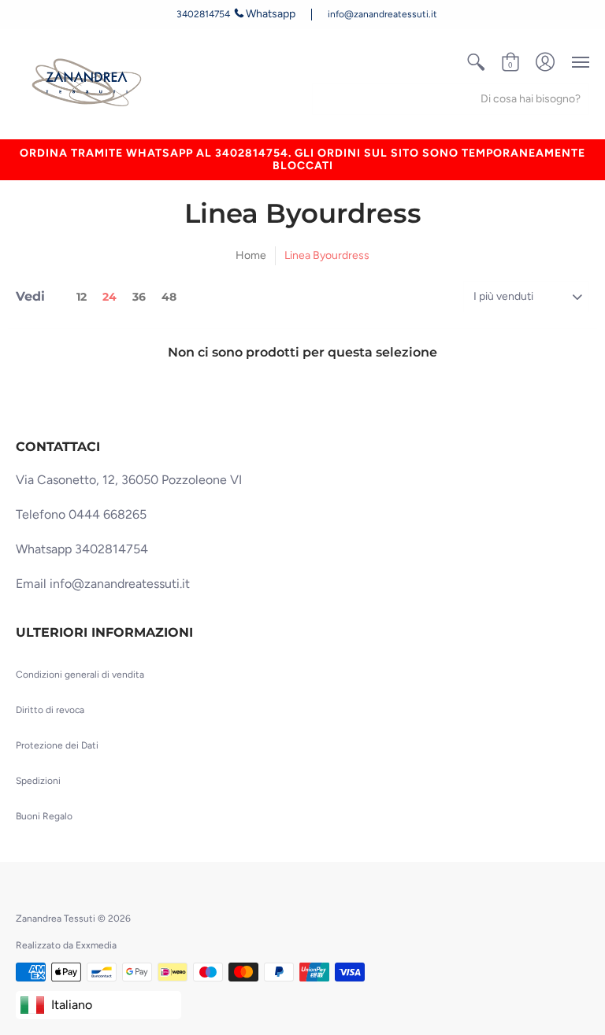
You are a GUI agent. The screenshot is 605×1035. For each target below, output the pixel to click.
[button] (475, 62)
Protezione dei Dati (57, 745)
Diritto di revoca (50, 709)
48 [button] (168, 297)
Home (251, 255)
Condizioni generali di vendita (80, 674)
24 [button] (109, 297)
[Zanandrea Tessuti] (89, 84)
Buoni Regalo (44, 816)
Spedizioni (38, 780)
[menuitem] (475, 62)
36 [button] (139, 297)
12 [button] (81, 297)
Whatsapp (270, 13)
